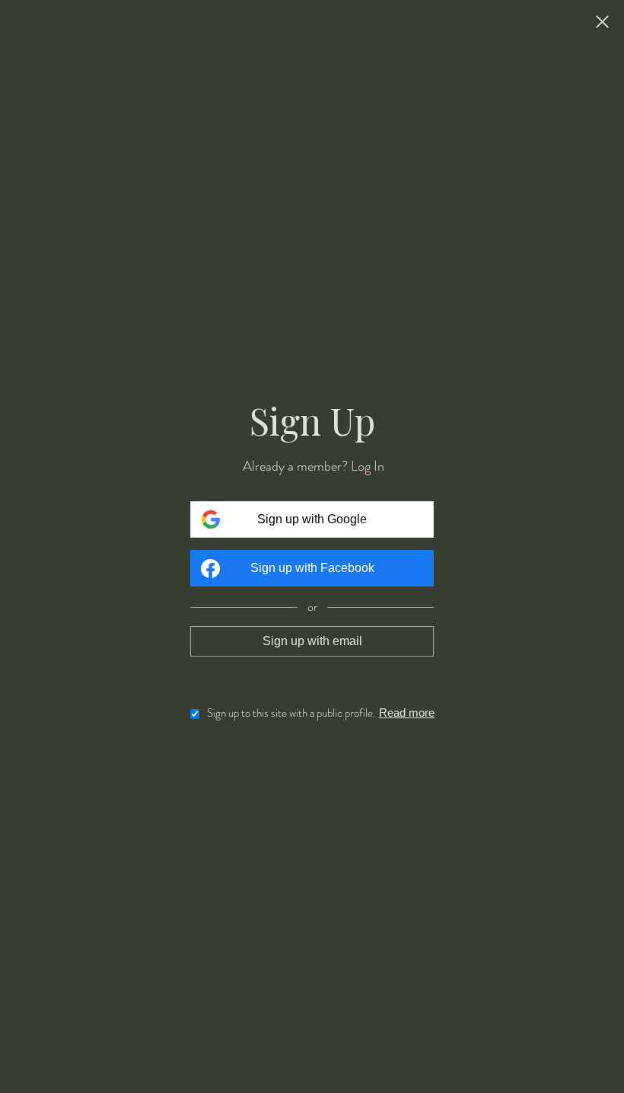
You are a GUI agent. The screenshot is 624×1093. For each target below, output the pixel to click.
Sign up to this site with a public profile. (291, 713)
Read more (407, 712)
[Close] (602, 23)
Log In (367, 466)
